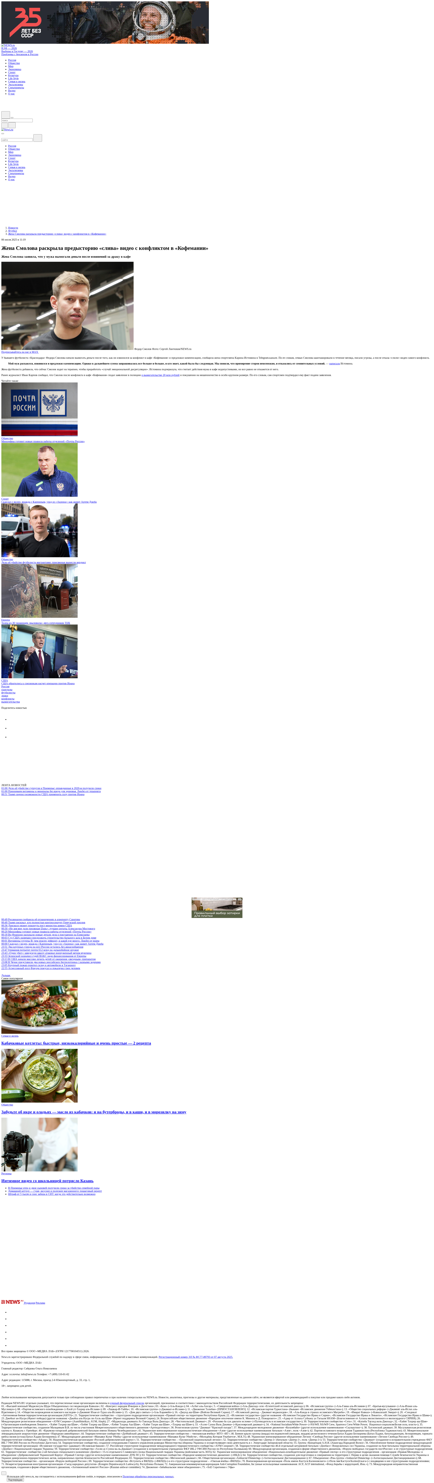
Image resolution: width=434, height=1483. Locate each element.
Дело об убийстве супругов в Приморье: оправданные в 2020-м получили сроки (51, 788)
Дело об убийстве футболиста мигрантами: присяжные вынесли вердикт (43, 562)
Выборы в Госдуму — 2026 (17, 51)
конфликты (7, 698)
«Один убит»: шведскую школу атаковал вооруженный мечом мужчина (46, 953)
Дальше (6, 975)
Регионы (6, 1173)
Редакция (29, 1302)
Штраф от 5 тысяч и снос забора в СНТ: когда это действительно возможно (51, 1194)
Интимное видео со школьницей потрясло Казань (47, 1181)
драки (4, 695)
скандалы (6, 689)
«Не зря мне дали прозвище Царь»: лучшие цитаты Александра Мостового (48, 928)
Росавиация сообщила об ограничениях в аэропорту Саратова (40, 919)
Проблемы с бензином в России (19, 54)
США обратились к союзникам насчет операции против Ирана (38, 683)
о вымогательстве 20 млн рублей (161, 375)
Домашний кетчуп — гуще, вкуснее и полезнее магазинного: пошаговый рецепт (55, 1191)
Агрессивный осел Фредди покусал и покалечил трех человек (40, 968)
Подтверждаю (15, 1480)
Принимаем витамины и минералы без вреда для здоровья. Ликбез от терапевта (51, 791)
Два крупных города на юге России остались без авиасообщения (42, 946)
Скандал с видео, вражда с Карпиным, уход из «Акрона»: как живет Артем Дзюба (49, 501)
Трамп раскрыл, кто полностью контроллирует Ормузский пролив (43, 922)
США (4, 680)
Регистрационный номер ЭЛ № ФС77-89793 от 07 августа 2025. (196, 1357)
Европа (5, 619)
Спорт (5, 498)
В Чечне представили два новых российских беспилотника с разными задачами (51, 962)
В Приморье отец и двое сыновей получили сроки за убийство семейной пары (54, 1188)
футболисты (8, 692)
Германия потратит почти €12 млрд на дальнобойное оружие (40, 949)
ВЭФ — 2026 (9, 48)
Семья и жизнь (9, 1035)
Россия (5, 686)
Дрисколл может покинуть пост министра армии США (36, 925)
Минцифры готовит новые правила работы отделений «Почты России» (43, 441)
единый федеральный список (127, 1403)
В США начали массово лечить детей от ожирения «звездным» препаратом (48, 959)
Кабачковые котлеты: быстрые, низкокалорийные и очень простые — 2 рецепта (76, 1043)
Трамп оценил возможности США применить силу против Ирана (42, 794)
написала (334, 363)
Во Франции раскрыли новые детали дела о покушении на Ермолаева (45, 934)
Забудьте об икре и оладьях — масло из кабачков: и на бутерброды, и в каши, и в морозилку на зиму (93, 1112)
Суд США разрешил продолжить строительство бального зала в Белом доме (48, 937)
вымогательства (10, 701)
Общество (7, 438)
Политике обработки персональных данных (148, 1476)
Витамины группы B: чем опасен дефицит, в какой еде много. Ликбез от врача (50, 940)
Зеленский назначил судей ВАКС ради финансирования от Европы (43, 956)
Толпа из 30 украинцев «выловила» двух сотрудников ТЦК (35, 622)
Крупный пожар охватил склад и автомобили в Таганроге (38, 965)
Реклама (40, 1302)
